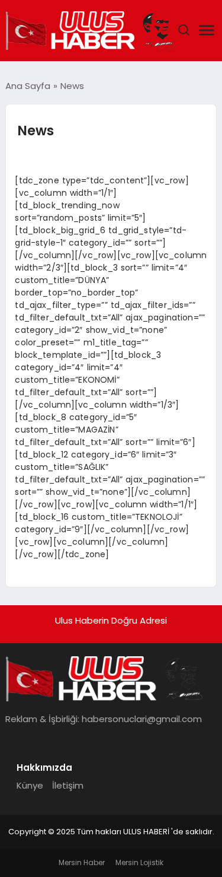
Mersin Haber (82, 862)
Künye (30, 785)
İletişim (67, 785)
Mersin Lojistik (139, 862)
